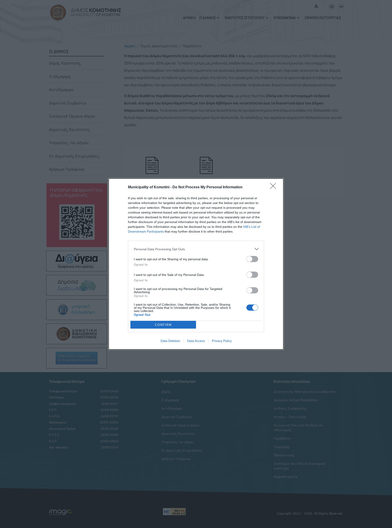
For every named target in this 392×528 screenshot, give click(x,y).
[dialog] (196, 264)
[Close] (274, 187)
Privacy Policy (222, 341)
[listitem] (196, 249)
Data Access (196, 341)
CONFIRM (163, 325)
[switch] (252, 259)
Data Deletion (170, 341)
